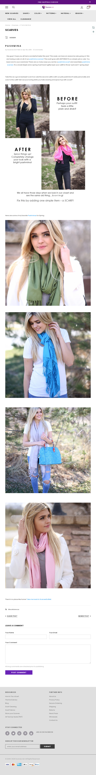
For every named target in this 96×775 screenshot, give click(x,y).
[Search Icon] (13, 7)
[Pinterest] (25, 733)
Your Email (53, 633)
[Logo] (48, 7)
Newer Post (83, 616)
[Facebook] (7, 733)
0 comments (38, 50)
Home (7, 25)
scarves (15, 25)
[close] (90, 2)
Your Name (9, 633)
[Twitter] (13, 733)
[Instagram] (19, 733)
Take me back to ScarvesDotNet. (39, 599)
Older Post (12, 616)
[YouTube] (31, 733)
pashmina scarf (64, 62)
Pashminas (32, 215)
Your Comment (11, 642)
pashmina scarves (36, 59)
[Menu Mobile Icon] (6, 7)
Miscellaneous (13, 609)
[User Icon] (82, 7)
